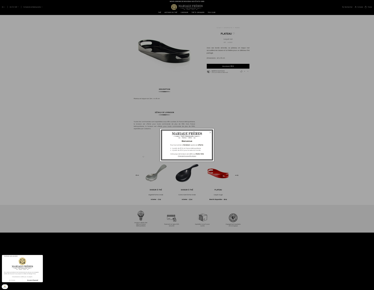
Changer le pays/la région (187, 156)
